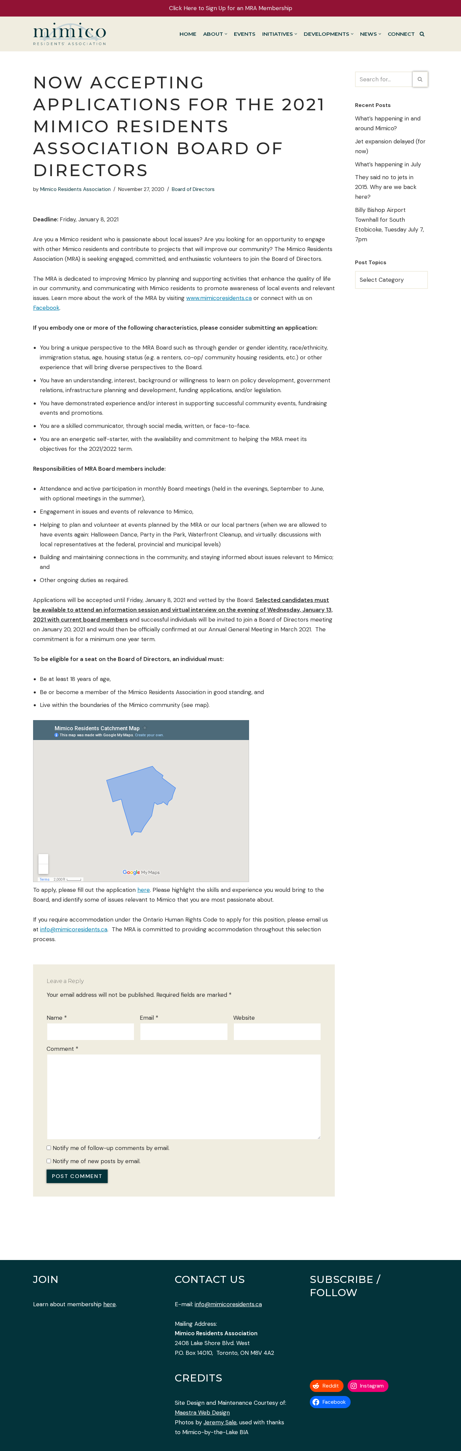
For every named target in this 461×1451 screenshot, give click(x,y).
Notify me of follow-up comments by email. (111, 1148)
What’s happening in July (388, 164)
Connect (401, 34)
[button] (226, 34)
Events (244, 34)
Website (244, 1017)
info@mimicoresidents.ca (73, 929)
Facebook (46, 307)
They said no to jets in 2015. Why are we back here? (385, 186)
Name (57, 1017)
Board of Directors (193, 189)
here (143, 890)
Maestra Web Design (202, 1412)
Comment (62, 1048)
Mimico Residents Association (75, 189)
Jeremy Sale (220, 1422)
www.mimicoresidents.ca (219, 298)
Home (188, 34)
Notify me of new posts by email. (96, 1161)
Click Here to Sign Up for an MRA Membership (230, 8)
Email (149, 1017)
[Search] (422, 33)
